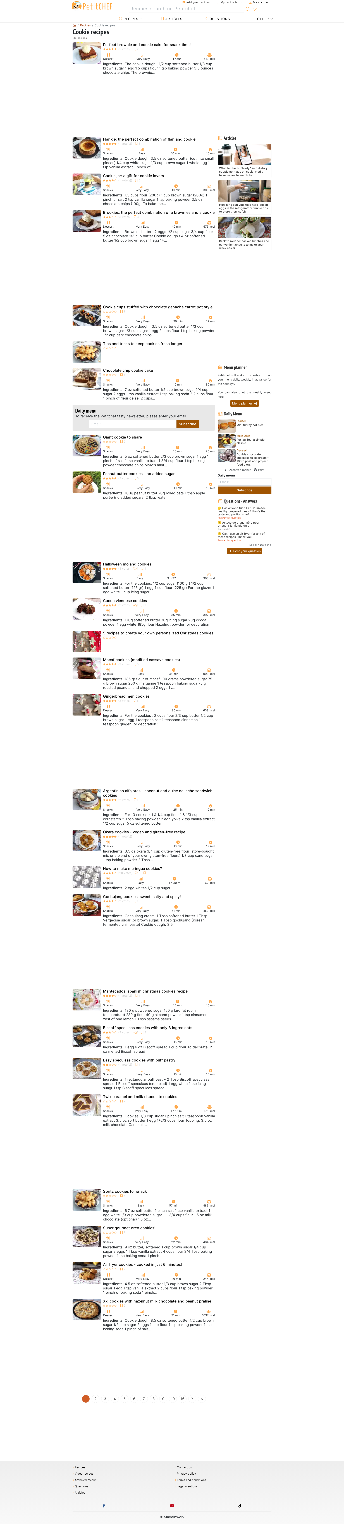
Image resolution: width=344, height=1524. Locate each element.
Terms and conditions (191, 1480)
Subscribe (187, 424)
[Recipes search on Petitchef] (248, 9)
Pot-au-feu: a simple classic (250, 441)
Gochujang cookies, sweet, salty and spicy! (142, 896)
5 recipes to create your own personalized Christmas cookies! (158, 633)
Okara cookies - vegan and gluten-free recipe (144, 832)
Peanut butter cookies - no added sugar (139, 473)
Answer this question (229, 517)
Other (262, 19)
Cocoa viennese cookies (125, 600)
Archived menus (239, 470)
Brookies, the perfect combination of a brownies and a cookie (159, 212)
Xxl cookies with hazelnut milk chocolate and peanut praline (157, 1301)
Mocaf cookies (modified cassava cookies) (141, 660)
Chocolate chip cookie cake (128, 370)
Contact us (184, 1467)
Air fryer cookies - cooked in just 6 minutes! (142, 1264)
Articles (173, 19)
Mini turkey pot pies (250, 425)
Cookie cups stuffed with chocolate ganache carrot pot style (157, 307)
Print (260, 470)
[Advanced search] (254, 10)
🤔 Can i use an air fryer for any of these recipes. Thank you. (241, 535)
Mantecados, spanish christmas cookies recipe (145, 991)
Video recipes (84, 1473)
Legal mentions (187, 1486)
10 (173, 1399)
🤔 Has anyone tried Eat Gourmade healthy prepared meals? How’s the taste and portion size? (242, 511)
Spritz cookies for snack (125, 1191)
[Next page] (192, 1399)
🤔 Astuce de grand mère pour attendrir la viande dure (238, 524)
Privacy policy (186, 1473)
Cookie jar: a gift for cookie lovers (133, 176)
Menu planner (242, 403)
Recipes (130, 19)
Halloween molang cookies (127, 564)
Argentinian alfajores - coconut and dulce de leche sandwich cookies (157, 793)
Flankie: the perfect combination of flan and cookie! (150, 139)
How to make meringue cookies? (132, 868)
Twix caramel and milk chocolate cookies (140, 1096)
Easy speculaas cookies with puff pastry (139, 1060)
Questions (219, 19)
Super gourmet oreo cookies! (129, 1228)
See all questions (259, 544)
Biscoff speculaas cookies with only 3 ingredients (147, 1027)
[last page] (202, 1399)
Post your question (246, 551)
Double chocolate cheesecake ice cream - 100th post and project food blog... (252, 459)
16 (182, 1399)
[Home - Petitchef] (74, 25)
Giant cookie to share (122, 437)
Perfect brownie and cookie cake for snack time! (147, 44)
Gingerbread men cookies (126, 696)
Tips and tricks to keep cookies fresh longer (142, 343)
